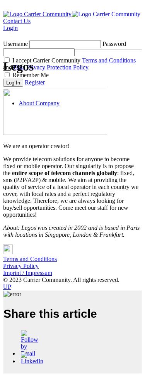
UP (7, 286)
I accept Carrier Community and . (69, 64)
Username (15, 43)
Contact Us (17, 21)
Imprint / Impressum (27, 273)
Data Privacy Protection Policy (51, 67)
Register (35, 82)
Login (10, 28)
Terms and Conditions (109, 60)
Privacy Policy (21, 266)
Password (114, 43)
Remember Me (30, 75)
